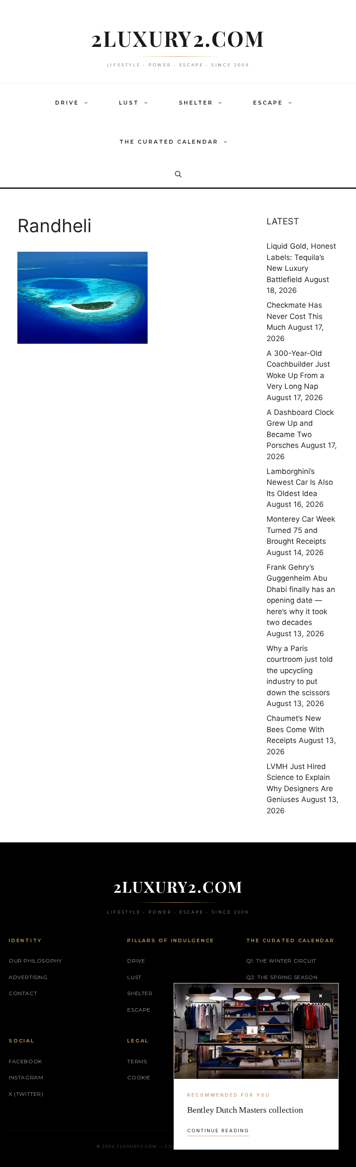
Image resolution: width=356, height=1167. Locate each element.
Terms (137, 1061)
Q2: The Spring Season (282, 977)
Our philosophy (35, 960)
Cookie (139, 1077)
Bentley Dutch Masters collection (245, 1109)
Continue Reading (218, 1131)
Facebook (25, 1061)
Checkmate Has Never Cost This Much (295, 316)
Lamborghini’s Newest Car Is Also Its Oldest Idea (300, 482)
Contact (23, 993)
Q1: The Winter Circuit (281, 960)
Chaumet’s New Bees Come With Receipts (295, 729)
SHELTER (196, 102)
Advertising (28, 977)
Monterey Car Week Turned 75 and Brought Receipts (301, 530)
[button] (88, 103)
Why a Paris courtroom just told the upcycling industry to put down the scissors (300, 670)
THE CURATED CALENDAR (168, 141)
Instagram (26, 1077)
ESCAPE (268, 102)
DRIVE (67, 102)
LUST (129, 102)
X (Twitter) (26, 1094)
